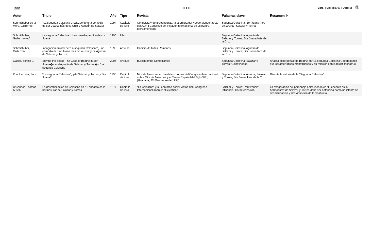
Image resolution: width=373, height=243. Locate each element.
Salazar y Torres (246, 25)
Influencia (227, 90)
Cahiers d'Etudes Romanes (154, 48)
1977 (113, 86)
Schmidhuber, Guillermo (21, 50)
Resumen (277, 16)
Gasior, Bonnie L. (23, 60)
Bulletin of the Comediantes (153, 60)
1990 (113, 35)
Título (47, 16)
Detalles (347, 7)
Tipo (123, 16)
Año (113, 16)
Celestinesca (239, 63)
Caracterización (245, 90)
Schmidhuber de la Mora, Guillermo (24, 24)
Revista (142, 16)
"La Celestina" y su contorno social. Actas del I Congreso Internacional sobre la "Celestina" (172, 88)
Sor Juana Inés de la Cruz (250, 77)
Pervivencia (251, 86)
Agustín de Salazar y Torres (240, 37)
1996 (113, 74)
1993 (113, 48)
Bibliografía (333, 7)
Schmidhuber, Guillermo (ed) (21, 37)
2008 (113, 60)
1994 (113, 22)
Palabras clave (233, 16)
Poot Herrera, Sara (24, 74)
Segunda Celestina (233, 22)
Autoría (250, 74)
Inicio (17, 7)
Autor (17, 16)
